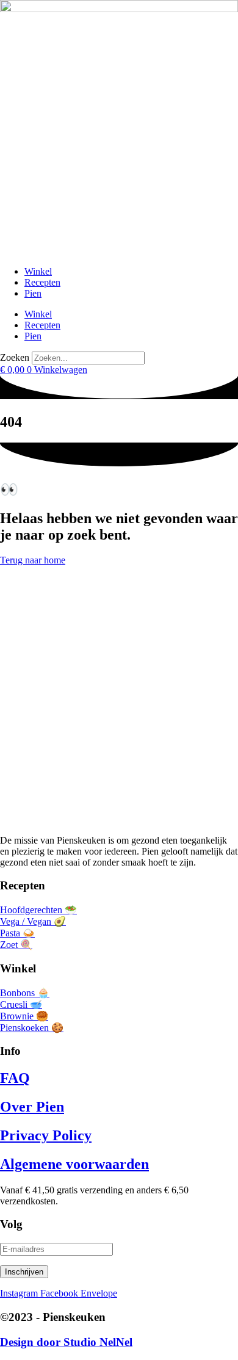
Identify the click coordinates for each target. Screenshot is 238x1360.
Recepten (42, 282)
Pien (32, 293)
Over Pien (32, 1107)
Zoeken (14, 357)
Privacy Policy (46, 1135)
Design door (66, 1342)
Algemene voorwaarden (74, 1164)
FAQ (15, 1078)
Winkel (38, 271)
